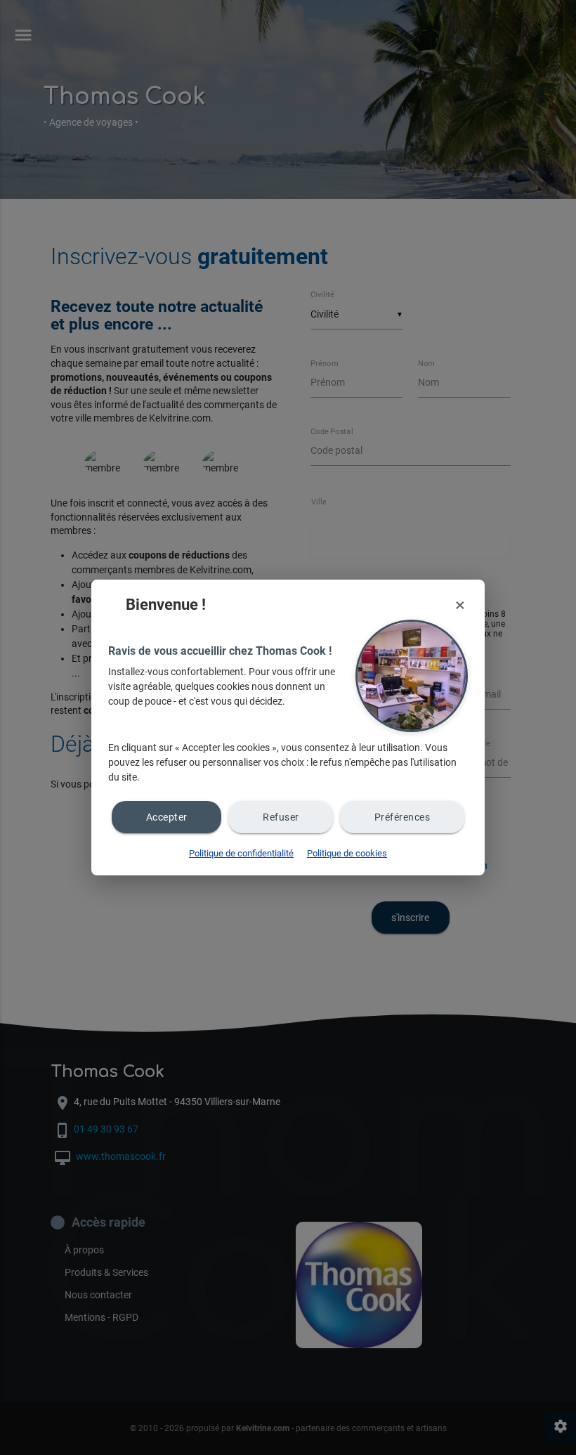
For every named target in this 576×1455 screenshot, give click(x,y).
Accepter (167, 817)
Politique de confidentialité (241, 853)
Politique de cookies (347, 853)
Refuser (281, 817)
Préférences (402, 817)
